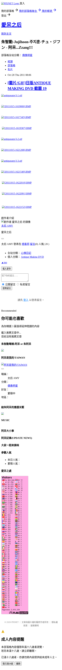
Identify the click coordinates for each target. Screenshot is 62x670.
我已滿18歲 (8, 663)
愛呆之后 (11, 25)
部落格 (11, 65)
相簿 (10, 61)
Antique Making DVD (32, 256)
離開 (18, 663)
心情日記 (26, 253)
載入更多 (7, 269)
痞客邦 (25, 244)
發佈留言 (7, 288)
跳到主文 (6, 33)
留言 (32, 244)
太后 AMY (7, 225)
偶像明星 (27, 55)
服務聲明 (35, 625)
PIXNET (15, 622)
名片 (10, 69)
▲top (4, 262)
